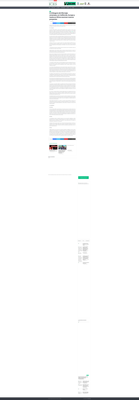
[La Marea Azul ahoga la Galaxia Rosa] (80, 289)
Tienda (73, 7)
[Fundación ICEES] (55, 4)
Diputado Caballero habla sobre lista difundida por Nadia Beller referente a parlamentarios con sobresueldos (62, 151)
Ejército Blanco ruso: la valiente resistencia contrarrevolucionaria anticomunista (86, 385)
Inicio (49, 7)
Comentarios (87, 240)
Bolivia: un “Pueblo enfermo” (85, 389)
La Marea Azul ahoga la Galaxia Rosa (86, 263)
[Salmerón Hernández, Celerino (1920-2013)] (80, 393)
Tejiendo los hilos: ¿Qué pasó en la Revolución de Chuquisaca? (86, 382)
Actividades (57, 7)
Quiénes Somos (53, 7)
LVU (70, 7)
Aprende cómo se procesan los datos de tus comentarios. (64, 174)
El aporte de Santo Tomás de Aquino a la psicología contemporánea (83, 377)
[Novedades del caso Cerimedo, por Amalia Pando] (53, 147)
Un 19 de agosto (70, 150)
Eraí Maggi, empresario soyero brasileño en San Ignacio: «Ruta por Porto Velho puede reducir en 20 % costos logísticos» (86, 258)
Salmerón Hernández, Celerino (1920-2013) (85, 392)
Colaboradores (63, 7)
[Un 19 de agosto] (72, 147)
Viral (83, 240)
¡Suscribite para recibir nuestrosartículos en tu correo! (83, 177)
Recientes (79, 240)
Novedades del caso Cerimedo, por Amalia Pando (53, 150)
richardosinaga (89, 398)
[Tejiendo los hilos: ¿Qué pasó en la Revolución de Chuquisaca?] (80, 382)
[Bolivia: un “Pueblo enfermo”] (80, 390)
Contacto (67, 7)
